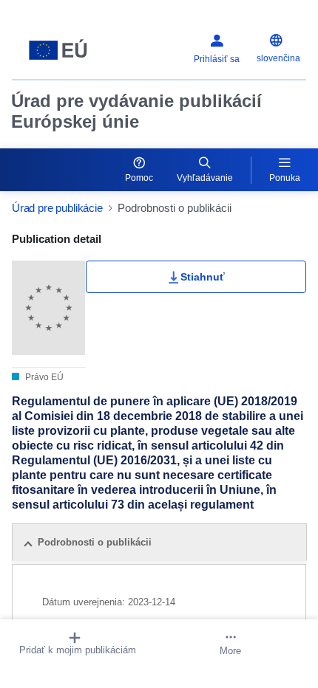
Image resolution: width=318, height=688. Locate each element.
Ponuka (284, 178)
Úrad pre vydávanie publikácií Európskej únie (136, 111)
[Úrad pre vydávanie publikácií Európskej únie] (63, 50)
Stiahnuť (202, 277)
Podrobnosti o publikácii (95, 542)
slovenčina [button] (278, 58)
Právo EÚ (43, 377)
